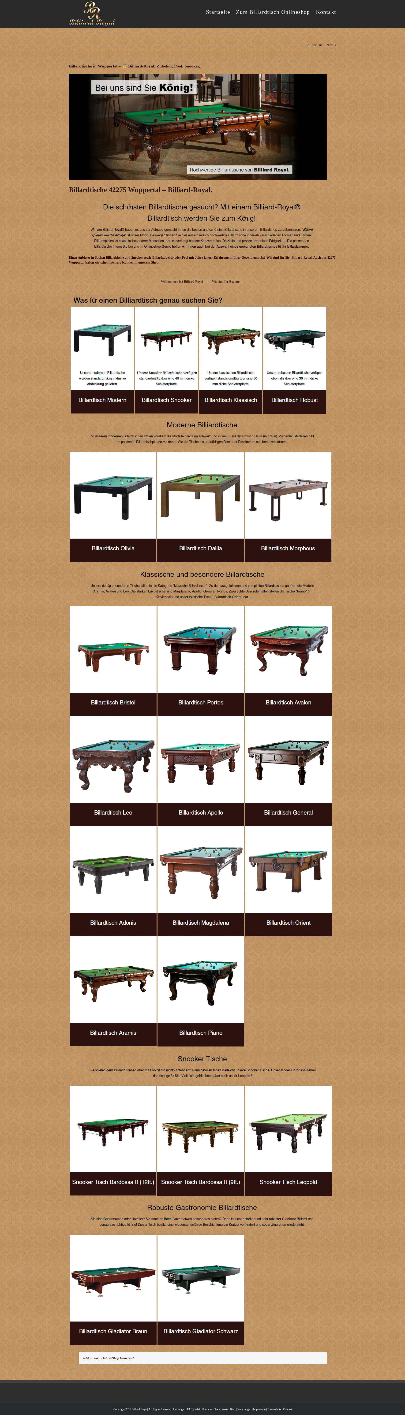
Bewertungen (243, 1409)
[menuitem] (221, 11)
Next (329, 45)
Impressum (259, 1409)
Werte (225, 1409)
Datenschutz (274, 1409)
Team (217, 1409)
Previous (316, 45)
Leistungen (179, 1409)
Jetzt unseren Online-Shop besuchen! (108, 1358)
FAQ (190, 1409)
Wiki (197, 1409)
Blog (232, 1409)
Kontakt (287, 1409)
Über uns (207, 1409)
